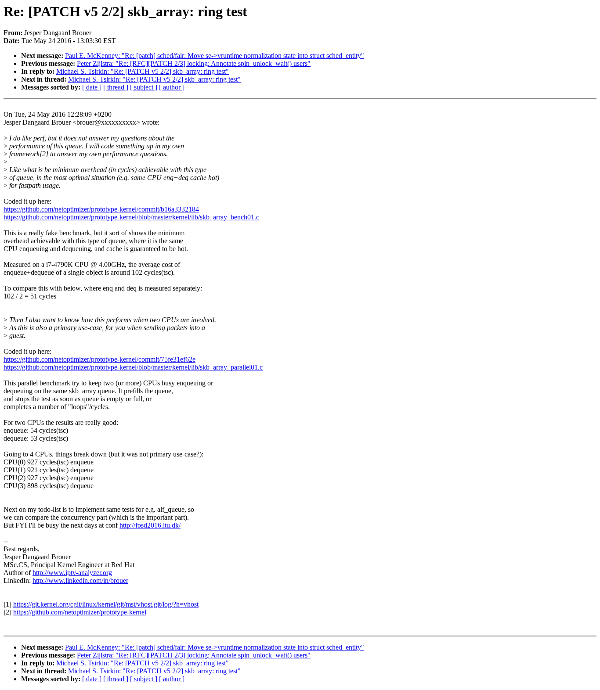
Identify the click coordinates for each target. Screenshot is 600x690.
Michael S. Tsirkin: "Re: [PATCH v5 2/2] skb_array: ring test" (142, 71)
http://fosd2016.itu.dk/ (150, 525)
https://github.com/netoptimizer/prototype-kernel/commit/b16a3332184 (101, 209)
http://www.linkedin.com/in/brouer (80, 580)
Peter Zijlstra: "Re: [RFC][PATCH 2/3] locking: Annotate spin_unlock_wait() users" (194, 63)
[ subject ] (143, 87)
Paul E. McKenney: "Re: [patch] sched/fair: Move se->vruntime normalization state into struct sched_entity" (214, 55)
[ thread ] (115, 87)
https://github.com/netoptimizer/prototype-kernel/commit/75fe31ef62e (99, 359)
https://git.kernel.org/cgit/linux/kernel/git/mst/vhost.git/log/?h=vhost (106, 604)
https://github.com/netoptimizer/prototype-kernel (79, 612)
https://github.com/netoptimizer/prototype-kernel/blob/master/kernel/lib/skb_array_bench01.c (131, 217)
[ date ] (91, 87)
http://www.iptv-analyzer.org (72, 572)
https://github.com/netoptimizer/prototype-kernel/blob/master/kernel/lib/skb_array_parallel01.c (133, 367)
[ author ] (171, 87)
